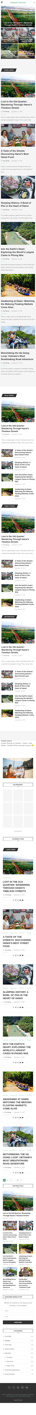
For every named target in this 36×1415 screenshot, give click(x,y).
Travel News (19, 1344)
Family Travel (20, 1365)
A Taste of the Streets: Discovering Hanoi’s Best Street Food (15, 154)
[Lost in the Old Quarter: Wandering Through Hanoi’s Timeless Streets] (18, 86)
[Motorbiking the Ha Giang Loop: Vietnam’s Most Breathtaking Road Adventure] (18, 16)
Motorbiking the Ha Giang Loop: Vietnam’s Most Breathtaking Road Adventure (18, 23)
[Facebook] (9, 1387)
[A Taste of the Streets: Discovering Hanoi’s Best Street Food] (18, 135)
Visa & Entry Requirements (19, 1370)
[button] (3, 32)
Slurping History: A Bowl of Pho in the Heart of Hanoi (22, 465)
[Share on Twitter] (18, 900)
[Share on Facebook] (15, 900)
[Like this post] (13, 900)
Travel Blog (19, 1336)
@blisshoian (18, 831)
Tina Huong (6, 111)
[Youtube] (26, 1387)
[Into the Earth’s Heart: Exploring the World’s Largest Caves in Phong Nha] (18, 233)
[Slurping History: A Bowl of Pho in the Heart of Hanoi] (18, 187)
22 (18, 1180)
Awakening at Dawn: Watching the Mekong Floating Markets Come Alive (17, 304)
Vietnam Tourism (19, 1349)
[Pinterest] (18, 1387)
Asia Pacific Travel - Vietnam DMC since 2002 (19, 1396)
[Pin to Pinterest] (20, 900)
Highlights (19, 1340)
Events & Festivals (19, 1374)
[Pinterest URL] (7, 795)
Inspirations (19, 1353)
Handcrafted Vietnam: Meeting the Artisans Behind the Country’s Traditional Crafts (25, 1283)
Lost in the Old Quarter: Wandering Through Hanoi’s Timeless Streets (16, 104)
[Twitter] (13, 1387)
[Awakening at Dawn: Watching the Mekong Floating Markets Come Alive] (18, 285)
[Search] (34, 3)
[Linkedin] (22, 1387)
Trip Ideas (20, 1357)
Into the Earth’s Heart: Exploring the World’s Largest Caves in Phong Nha (17, 252)
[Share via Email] (22, 900)
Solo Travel (20, 1361)
